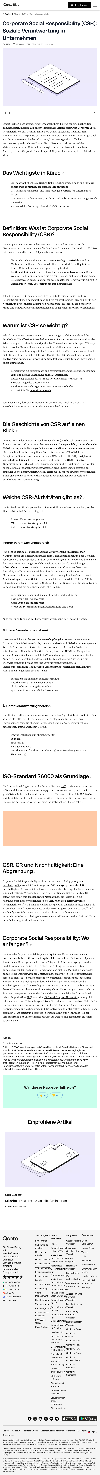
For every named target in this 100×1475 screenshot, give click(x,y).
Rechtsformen (42, 1300)
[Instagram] (46, 1419)
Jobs (84, 1256)
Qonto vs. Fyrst (73, 1349)
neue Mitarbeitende (40, 390)
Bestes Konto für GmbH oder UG (73, 1286)
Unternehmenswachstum (39, 14)
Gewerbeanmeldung (44, 1259)
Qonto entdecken (79, 5)
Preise (54, 1244)
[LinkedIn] (40, 1419)
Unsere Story (88, 1248)
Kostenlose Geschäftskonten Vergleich (74, 1251)
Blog (16, 14)
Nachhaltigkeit (11, 885)
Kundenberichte (89, 1276)
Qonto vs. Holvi (73, 1345)
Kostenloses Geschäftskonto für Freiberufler (58, 1282)
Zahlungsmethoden (44, 1304)
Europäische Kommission (21, 244)
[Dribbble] (51, 1419)
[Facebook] (30, 1419)
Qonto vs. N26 (73, 1340)
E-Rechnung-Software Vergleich (72, 1314)
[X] (35, 1419)
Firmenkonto (41, 1241)
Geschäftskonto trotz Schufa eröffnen (58, 1339)
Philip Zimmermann (45, 44)
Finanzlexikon (88, 1264)
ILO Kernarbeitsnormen (43, 619)
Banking (39, 1280)
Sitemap (86, 1287)
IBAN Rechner (42, 1327)
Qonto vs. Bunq (73, 1353)
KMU (24, 14)
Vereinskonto (57, 1332)
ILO (29, 997)
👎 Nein (56, 1095)
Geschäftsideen (42, 1263)
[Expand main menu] (95, 5)
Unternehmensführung (46, 1268)
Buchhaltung (41, 1288)
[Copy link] (63, 173)
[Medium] (57, 1419)
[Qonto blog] (11, 5)
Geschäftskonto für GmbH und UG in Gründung (58, 1292)
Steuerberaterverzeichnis (62, 1408)
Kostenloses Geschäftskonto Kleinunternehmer (59, 1258)
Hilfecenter (87, 1260)
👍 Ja (43, 1095)
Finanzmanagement (44, 1272)
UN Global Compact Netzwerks (60, 997)
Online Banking (42, 1284)
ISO (63, 786)
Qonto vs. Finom (73, 1329)
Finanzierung (41, 1276)
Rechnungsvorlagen (44, 1308)
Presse (85, 1252)
